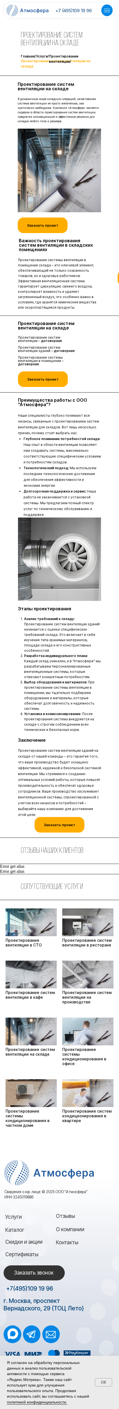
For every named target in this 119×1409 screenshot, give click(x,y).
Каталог (14, 1230)
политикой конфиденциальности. (37, 1402)
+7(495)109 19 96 (29, 1288)
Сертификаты (21, 1254)
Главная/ (28, 56)
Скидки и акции (24, 1242)
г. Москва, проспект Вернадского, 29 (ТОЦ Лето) (44, 1304)
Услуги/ (42, 56)
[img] (12, 1333)
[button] (59, 825)
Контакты (67, 1242)
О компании (70, 1229)
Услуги (13, 1217)
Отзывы (65, 1216)
